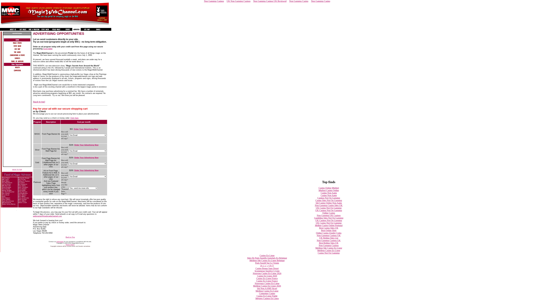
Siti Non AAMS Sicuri (267, 288)
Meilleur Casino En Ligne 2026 (267, 286)
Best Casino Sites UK (328, 228)
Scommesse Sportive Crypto (267, 271)
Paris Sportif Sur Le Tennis (267, 263)
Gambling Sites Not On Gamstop (328, 218)
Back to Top (70, 237)
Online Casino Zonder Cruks (328, 233)
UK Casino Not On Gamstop (329, 208)
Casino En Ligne (267, 255)
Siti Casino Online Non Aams (329, 203)
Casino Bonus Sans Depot (267, 268)
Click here (74, 118)
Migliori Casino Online (329, 190)
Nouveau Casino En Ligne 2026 (267, 273)
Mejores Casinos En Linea (267, 298)
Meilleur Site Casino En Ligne (328, 248)
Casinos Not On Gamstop (328, 198)
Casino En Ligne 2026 (267, 276)
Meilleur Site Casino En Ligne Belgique (267, 260)
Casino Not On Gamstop (329, 253)
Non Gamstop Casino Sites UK (329, 205)
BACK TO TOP (17, 169)
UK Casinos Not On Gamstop (328, 210)
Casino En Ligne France (267, 278)
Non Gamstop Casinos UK (329, 235)
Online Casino (328, 213)
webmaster (60, 241)
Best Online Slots (328, 230)
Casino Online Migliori (329, 188)
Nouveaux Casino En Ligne (267, 283)
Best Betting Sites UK (328, 243)
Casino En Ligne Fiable (267, 296)
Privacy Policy (70, 244)
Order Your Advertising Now (86, 129)
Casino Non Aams (329, 193)
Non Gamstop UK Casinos (329, 215)
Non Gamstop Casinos (329, 245)
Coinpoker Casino (267, 293)
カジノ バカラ (267, 265)
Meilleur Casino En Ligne (328, 250)
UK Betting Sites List (328, 238)
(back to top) (39, 102)
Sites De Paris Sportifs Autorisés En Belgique (267, 258)
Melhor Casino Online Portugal (329, 225)
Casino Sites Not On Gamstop (328, 200)
